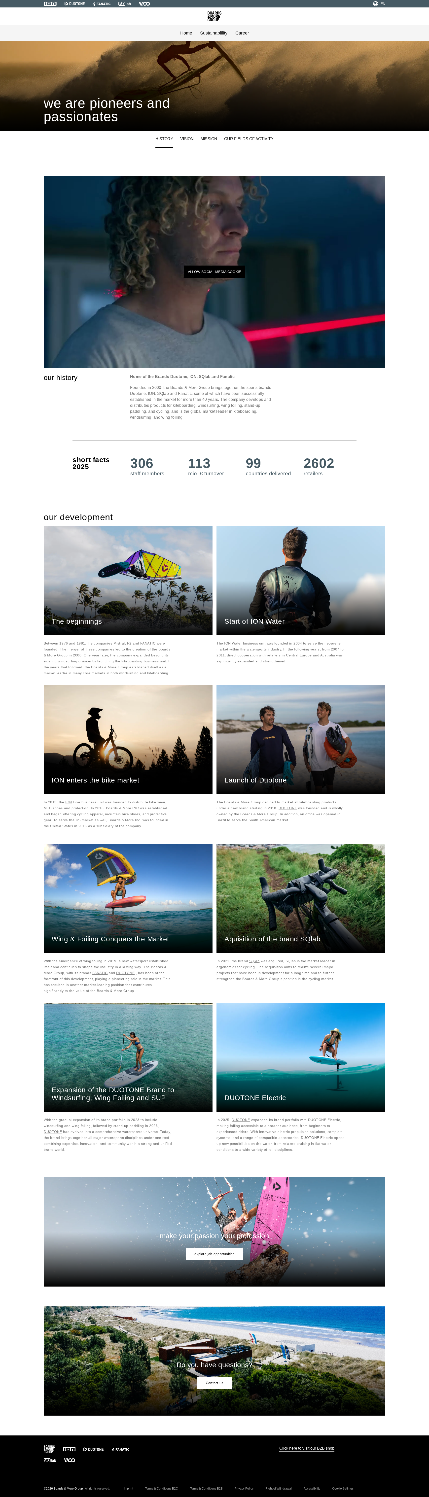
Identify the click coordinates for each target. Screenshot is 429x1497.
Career (242, 33)
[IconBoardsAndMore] (214, 16)
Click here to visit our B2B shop (306, 1448)
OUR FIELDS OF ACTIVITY (249, 139)
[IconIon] (50, 3)
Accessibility (312, 1488)
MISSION (209, 139)
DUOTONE (288, 808)
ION (227, 643)
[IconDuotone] (75, 3)
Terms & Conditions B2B (206, 1488)
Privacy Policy (244, 1488)
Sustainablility (213, 33)
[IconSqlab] (124, 3)
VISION (187, 139)
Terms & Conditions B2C (161, 1488)
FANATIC (100, 973)
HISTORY (164, 139)
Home (186, 33)
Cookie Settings (343, 1488)
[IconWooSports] (144, 3)
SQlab (254, 961)
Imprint (128, 1488)
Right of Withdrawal (278, 1488)
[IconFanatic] (101, 3)
